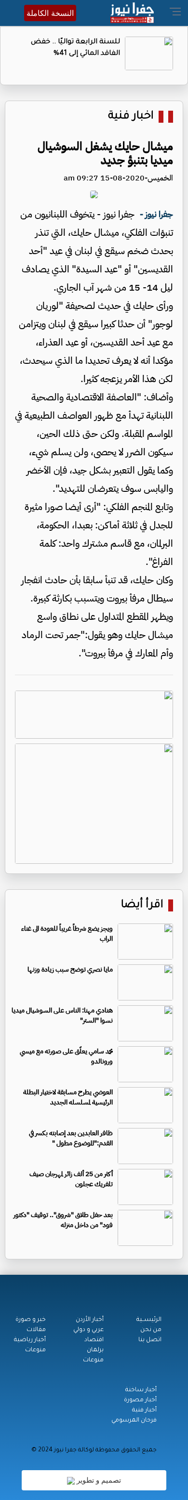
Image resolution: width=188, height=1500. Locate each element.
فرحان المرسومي (134, 1420)
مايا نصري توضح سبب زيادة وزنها (70, 969)
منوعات (93, 1360)
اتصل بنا (149, 1340)
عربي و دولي (88, 1330)
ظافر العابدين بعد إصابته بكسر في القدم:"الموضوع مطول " (71, 1138)
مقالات (36, 1330)
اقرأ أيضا (142, 905)
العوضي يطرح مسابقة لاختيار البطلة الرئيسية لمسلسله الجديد (68, 1097)
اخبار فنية (131, 117)
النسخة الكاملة (50, 13)
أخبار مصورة (140, 1400)
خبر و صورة (30, 1320)
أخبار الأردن (90, 1320)
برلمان (95, 1350)
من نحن (150, 1330)
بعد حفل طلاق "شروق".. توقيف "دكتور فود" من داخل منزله (63, 1220)
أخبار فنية (144, 1410)
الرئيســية (148, 1320)
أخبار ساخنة (141, 1390)
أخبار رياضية (30, 1340)
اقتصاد (94, 1340)
